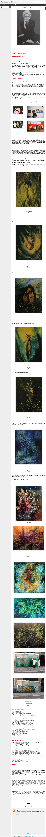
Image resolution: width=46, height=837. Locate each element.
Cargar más (29, 833)
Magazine (9, 4)
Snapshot (20, 4)
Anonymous (18, 810)
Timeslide (24, 4)
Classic (2, 4)
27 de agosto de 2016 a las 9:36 (25, 810)
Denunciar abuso (31, 836)
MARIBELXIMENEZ (6, 6)
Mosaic (13, 4)
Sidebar (16, 4)
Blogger (27, 836)
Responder (17, 814)
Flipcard (5, 4)
